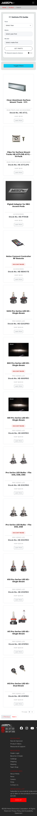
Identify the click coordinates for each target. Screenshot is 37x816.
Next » (14, 717)
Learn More (18, 120)
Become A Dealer (16, 756)
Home (4, 7)
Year (6, 21)
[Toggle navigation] (33, 3)
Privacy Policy (16, 811)
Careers (13, 779)
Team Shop (14, 767)
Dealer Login (14, 753)
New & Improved (16, 741)
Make (6, 30)
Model (7, 38)
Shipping (13, 761)
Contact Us (14, 785)
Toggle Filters (18, 66)
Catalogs (13, 759)
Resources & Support (17, 746)
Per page (24, 712)
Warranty (13, 764)
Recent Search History (14, 53)
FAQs (12, 782)
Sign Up (18, 800)
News (12, 776)
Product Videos (15, 744)
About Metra (14, 774)
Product (11, 7)
